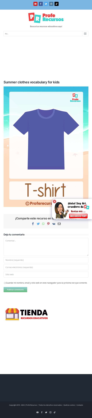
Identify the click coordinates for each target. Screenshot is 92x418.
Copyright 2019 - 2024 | (17, 405)
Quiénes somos (69, 405)
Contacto (80, 405)
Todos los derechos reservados (50, 405)
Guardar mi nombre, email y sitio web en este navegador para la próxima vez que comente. (46, 282)
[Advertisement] (46, 55)
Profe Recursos (31, 405)
